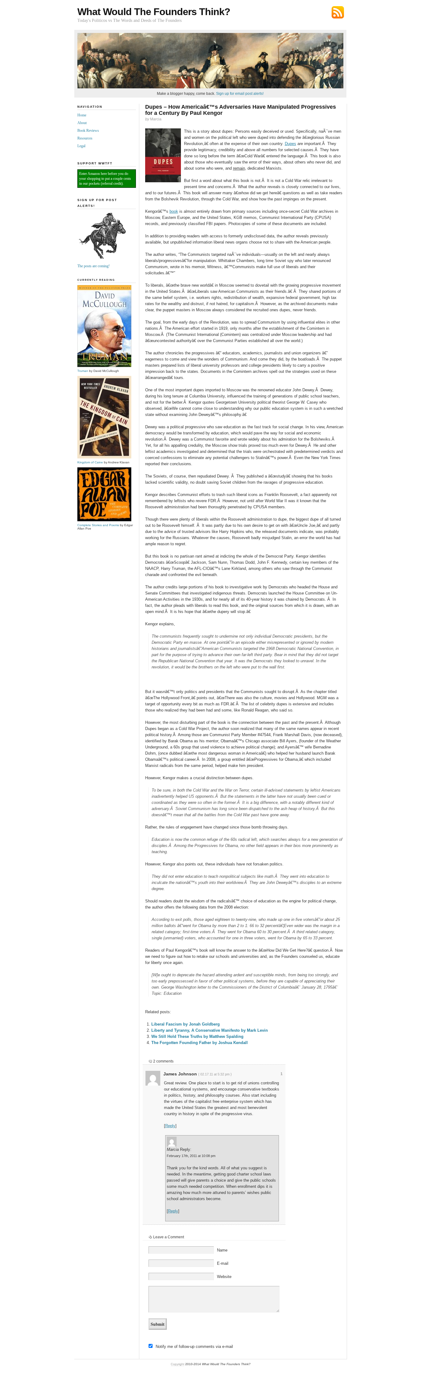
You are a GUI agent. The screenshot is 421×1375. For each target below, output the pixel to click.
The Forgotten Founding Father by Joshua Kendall (199, 1042)
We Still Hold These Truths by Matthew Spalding (197, 1036)
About (82, 123)
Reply (170, 1125)
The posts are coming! (93, 266)
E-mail (222, 1263)
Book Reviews (88, 130)
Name (222, 1250)
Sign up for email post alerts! (240, 93)
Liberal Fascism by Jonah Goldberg (185, 1024)
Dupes (290, 143)
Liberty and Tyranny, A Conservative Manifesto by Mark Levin (209, 1030)
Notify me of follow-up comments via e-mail (194, 1346)
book (174, 211)
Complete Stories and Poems (98, 525)
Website (224, 1276)
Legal (81, 146)
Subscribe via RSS (338, 12)
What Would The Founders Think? (153, 11)
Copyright (177, 1364)
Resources (84, 138)
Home (81, 115)
